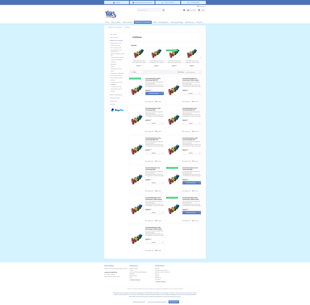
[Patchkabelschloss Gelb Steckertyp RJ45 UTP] (174, 149)
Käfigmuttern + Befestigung (117, 73)
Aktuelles (157, 268)
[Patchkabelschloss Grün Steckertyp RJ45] (174, 179)
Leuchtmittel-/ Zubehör (116, 75)
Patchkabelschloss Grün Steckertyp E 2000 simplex (157, 61)
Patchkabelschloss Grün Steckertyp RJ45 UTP (153, 138)
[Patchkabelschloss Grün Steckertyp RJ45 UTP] (137, 149)
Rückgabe (132, 274)
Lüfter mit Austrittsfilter (116, 59)
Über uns (157, 274)
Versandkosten (151, 288)
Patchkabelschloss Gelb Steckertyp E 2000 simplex (192, 61)
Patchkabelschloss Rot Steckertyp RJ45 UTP (189, 109)
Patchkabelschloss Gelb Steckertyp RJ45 (153, 109)
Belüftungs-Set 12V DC (116, 43)
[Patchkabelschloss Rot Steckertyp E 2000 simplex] (139, 53)
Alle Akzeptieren (173, 302)
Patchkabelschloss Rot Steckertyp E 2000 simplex (139, 61)
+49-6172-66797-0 (110, 272)
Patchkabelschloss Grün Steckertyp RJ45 (190, 168)
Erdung (112, 66)
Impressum (157, 279)
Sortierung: (181, 72)
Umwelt (157, 275)
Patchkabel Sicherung (116, 86)
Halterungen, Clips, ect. (116, 68)
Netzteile (113, 80)
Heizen (112, 71)
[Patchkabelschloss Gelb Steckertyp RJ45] (137, 120)
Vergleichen (150, 101)
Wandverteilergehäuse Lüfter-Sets (118, 54)
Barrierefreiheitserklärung (161, 270)
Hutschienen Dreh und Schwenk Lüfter (116, 50)
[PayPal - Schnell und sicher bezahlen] (117, 110)
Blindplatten (114, 64)
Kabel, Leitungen (114, 37)
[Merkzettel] (184, 10)
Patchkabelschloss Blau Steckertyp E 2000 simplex (174, 61)
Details (191, 93)
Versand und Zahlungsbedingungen (138, 272)
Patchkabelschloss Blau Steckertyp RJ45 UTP (153, 79)
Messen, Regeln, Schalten (117, 77)
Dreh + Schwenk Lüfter (116, 47)
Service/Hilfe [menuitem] (201, 6)
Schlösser (113, 84)
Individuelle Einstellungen (139, 302)
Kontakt (131, 270)
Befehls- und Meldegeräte (116, 94)
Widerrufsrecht (133, 275)
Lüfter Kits (113, 62)
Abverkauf (112, 104)
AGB (131, 277)
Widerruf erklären (135, 280)
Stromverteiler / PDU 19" (116, 89)
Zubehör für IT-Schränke (116, 40)
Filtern (134, 72)
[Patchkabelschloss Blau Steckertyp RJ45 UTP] (137, 90)
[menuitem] (151, 10)
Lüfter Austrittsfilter (115, 45)
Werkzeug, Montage (114, 98)
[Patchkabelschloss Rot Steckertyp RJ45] (137, 179)
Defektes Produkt (134, 268)
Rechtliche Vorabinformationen (162, 272)
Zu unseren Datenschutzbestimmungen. (172, 296)
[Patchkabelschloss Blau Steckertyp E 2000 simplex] (174, 53)
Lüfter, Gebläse (113, 34)
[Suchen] (163, 10)
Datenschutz (158, 277)
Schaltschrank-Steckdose (117, 82)
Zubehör (113, 91)
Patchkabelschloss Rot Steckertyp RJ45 (152, 168)
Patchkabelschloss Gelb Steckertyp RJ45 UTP (190, 138)
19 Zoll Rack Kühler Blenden (117, 57)
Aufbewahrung (113, 101)
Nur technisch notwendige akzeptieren (157, 302)
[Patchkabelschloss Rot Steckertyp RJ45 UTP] (174, 120)
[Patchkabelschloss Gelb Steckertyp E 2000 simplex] (192, 53)
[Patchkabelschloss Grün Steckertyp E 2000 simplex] (157, 53)
